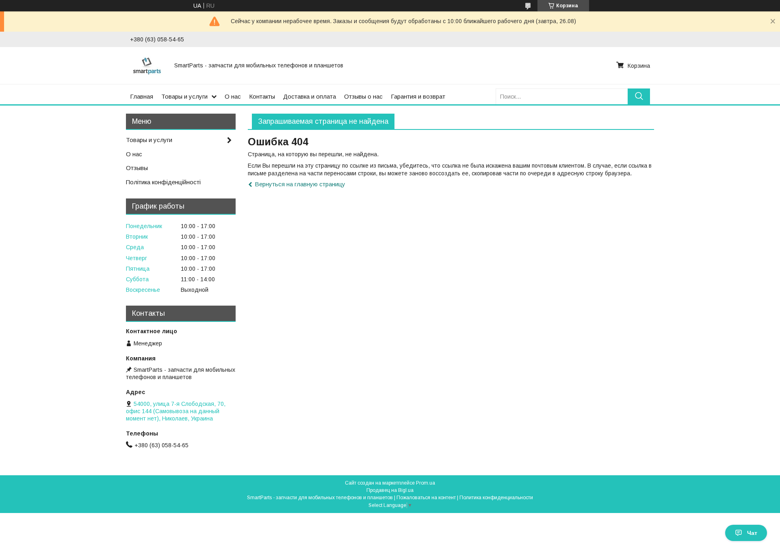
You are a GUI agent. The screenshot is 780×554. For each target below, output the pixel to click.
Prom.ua (425, 483)
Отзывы (137, 167)
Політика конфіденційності (163, 182)
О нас (233, 96)
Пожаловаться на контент (426, 497)
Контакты (262, 96)
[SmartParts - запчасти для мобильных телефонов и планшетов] (147, 65)
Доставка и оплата (309, 96)
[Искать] (639, 96)
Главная (141, 96)
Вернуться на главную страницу (300, 184)
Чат (752, 533)
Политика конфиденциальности (496, 497)
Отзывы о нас (363, 96)
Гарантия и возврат (418, 96)
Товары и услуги (184, 96)
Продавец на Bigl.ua (390, 490)
